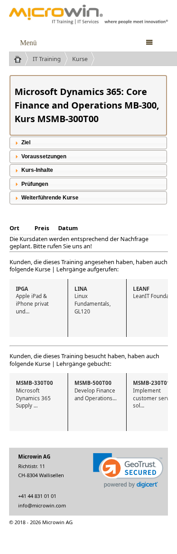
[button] (128, 470)
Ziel (25, 142)
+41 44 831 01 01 (37, 495)
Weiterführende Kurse (50, 197)
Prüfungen (34, 184)
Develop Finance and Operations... (95, 390)
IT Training (47, 59)
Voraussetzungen (43, 156)
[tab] (88, 143)
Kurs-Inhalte (37, 170)
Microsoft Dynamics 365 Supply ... (34, 394)
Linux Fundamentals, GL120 (93, 300)
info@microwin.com (42, 505)
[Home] (21, 59)
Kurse (80, 59)
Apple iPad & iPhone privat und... (33, 300)
